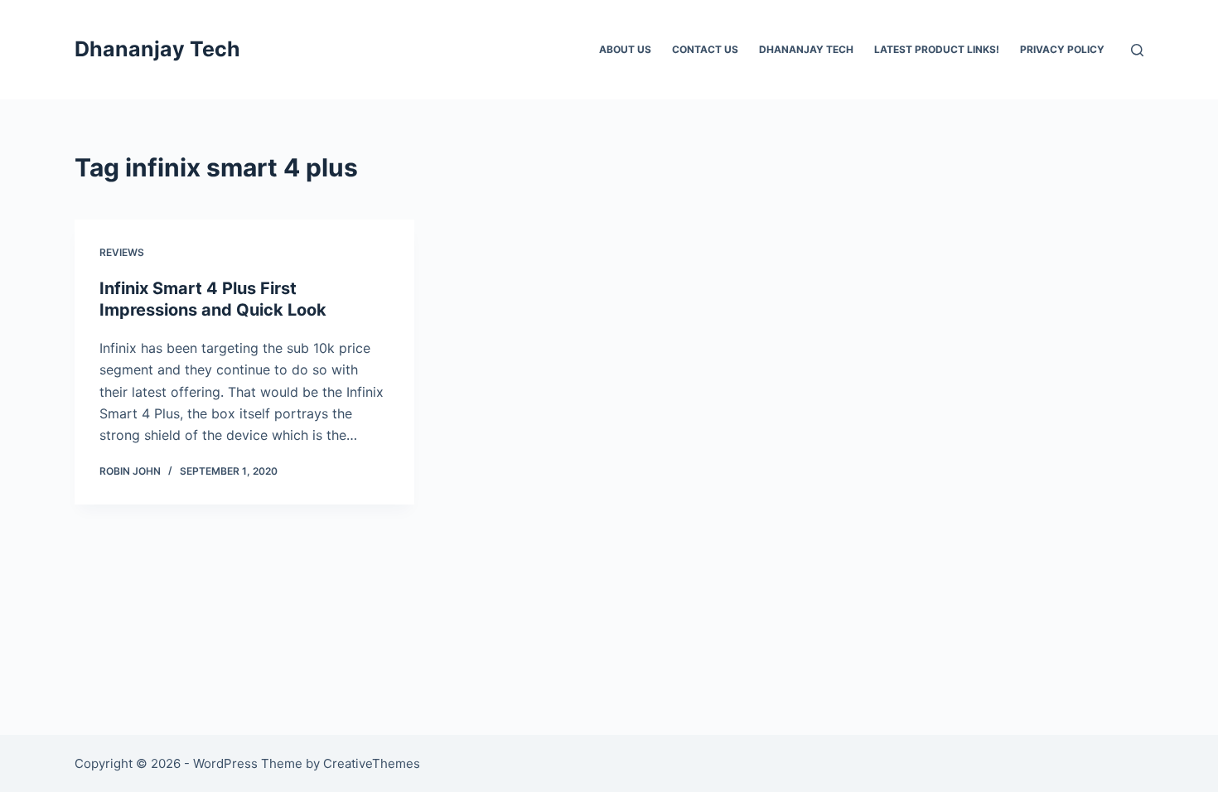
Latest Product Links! (936, 49)
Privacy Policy (1062, 49)
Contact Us (705, 49)
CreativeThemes (371, 763)
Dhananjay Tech (157, 48)
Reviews (121, 252)
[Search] (1137, 50)
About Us (625, 49)
